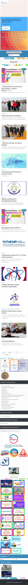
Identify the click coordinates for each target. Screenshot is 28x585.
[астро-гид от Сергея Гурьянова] (6, 574)
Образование (4, 390)
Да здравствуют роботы (11, 228)
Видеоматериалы (4, 423)
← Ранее (9, 352)
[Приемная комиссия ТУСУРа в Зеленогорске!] (14, 244)
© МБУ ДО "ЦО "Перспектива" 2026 (14, 582)
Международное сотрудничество (8, 404)
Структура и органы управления (8, 387)
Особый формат (8, 341)
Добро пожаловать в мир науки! (11, 312)
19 (2, 354)
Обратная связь (5, 402)
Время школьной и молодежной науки (9, 200)
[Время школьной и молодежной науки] (14, 188)
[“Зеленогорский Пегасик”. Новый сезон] (14, 160)
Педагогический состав (6, 393)
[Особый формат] (14, 330)
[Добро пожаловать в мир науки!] (14, 299)
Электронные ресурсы (6, 408)
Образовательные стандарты (8, 407)
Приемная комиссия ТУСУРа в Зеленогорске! (14, 256)
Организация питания (6, 405)
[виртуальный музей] (6, 567)
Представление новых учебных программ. (11, 285)
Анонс (3, 84)
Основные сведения (6, 386)
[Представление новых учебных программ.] (14, 273)
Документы (4, 389)
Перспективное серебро (11, 116)
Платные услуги (5, 398)
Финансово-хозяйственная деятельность (10, 399)
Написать (6, 28)
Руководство (4, 392)
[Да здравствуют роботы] (14, 216)
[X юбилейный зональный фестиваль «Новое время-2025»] (14, 75)
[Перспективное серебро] (14, 104)
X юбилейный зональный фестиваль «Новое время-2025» (12, 88)
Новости (7, 84)
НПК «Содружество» (9, 308)
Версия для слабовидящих (14, 52)
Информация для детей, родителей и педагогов (10, 430)
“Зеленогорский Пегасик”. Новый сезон (12, 173)
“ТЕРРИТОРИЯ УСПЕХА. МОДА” (12, 144)
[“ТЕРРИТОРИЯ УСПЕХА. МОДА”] (14, 131)
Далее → (7, 354)
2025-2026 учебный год (5, 416)
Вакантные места (5, 401)
